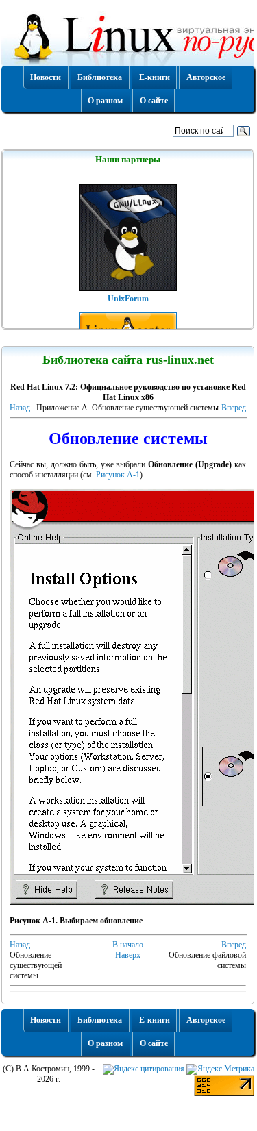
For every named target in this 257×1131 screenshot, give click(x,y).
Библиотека (99, 77)
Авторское (205, 77)
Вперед (233, 407)
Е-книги (154, 77)
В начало (127, 944)
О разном (105, 100)
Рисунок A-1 (118, 475)
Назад (20, 407)
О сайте (154, 100)
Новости (45, 77)
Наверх (127, 955)
